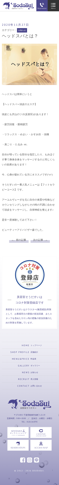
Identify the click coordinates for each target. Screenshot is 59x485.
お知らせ (22, 30)
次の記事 (38, 240)
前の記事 (21, 240)
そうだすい (29, 414)
